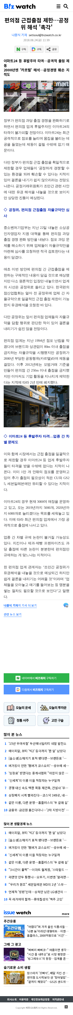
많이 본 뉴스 (13, 734)
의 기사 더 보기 (20, 605)
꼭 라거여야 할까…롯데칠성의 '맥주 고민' (36, 899)
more (65, 914)
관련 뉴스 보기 (13, 614)
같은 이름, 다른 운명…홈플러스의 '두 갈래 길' (38, 802)
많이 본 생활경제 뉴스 (18, 823)
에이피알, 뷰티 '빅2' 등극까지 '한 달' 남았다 (37, 750)
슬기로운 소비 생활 (17, 967)
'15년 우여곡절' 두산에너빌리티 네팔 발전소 (37, 743)
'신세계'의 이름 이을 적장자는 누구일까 (34, 780)
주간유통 (10, 921)
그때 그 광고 (12, 944)
